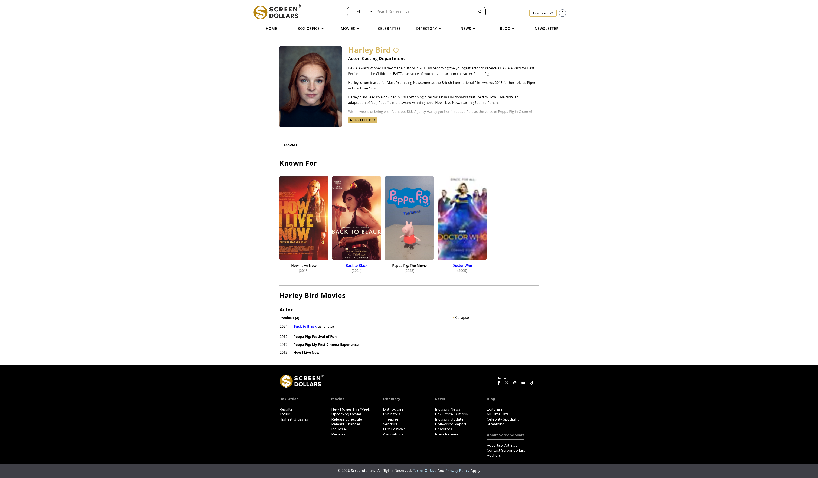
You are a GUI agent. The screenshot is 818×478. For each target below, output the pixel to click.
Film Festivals (394, 429)
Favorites (541, 13)
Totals (284, 414)
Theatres (390, 419)
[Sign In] (562, 13)
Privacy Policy (457, 470)
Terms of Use (424, 470)
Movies (290, 145)
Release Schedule (346, 419)
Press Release (446, 434)
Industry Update (449, 419)
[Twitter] (506, 382)
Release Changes (345, 424)
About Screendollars (505, 435)
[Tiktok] (531, 382)
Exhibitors (391, 414)
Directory (391, 399)
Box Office (289, 399)
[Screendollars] (277, 11)
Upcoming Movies (346, 414)
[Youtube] (523, 382)
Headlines (443, 429)
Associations (393, 434)
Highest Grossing (293, 419)
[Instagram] (514, 382)
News (440, 399)
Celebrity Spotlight (503, 419)
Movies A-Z (340, 429)
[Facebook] (499, 382)
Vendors (390, 424)
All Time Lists (497, 414)
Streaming (496, 424)
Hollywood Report (451, 424)
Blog (491, 399)
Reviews (338, 434)
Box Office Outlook (451, 414)
